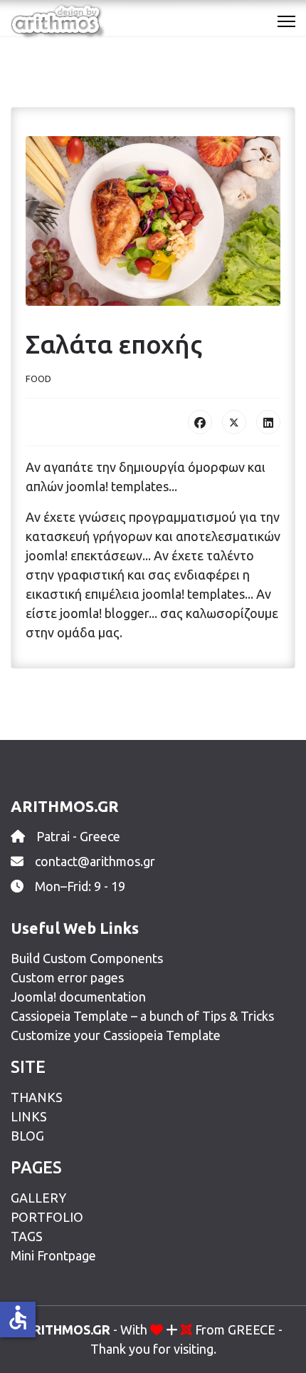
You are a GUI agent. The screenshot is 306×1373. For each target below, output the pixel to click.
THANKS (37, 1097)
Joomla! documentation (78, 996)
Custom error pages (67, 977)
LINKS (29, 1116)
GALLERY (38, 1198)
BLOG (27, 1135)
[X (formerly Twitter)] (234, 422)
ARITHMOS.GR (66, 1329)
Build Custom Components (87, 958)
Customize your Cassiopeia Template (116, 1035)
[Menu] (286, 21)
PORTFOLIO (47, 1217)
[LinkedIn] (268, 422)
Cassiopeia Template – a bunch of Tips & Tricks (142, 1016)
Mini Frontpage (53, 1255)
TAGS (27, 1236)
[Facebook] (200, 422)
